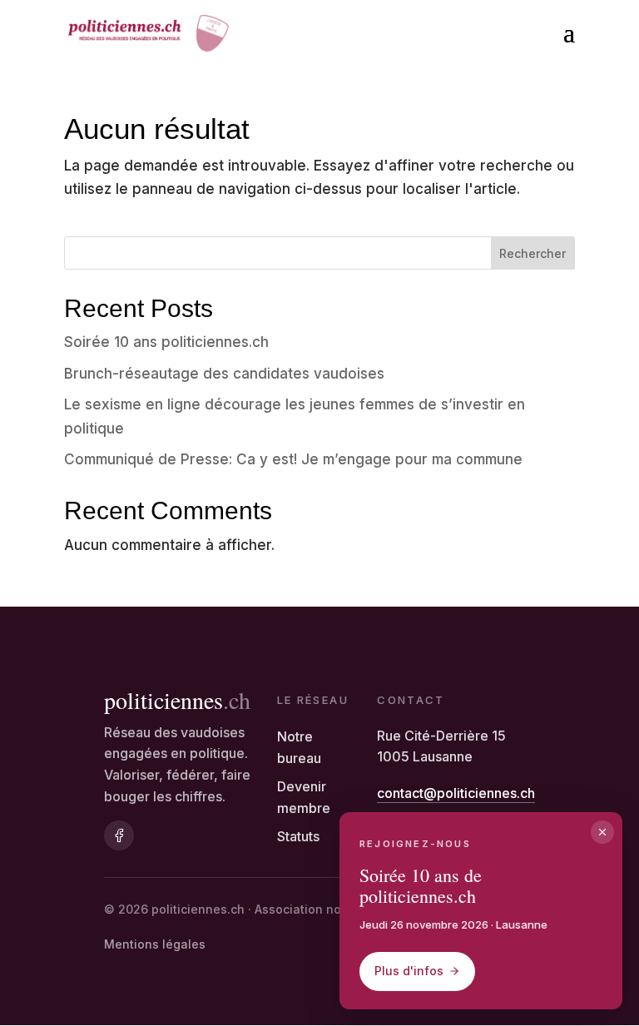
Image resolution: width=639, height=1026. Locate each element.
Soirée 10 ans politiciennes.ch (166, 342)
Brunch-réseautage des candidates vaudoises (224, 373)
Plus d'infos (408, 971)
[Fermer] (602, 832)
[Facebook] (119, 835)
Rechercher (532, 253)
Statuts (298, 836)
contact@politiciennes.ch (456, 793)
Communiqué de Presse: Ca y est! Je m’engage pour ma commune (293, 459)
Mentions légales (155, 944)
